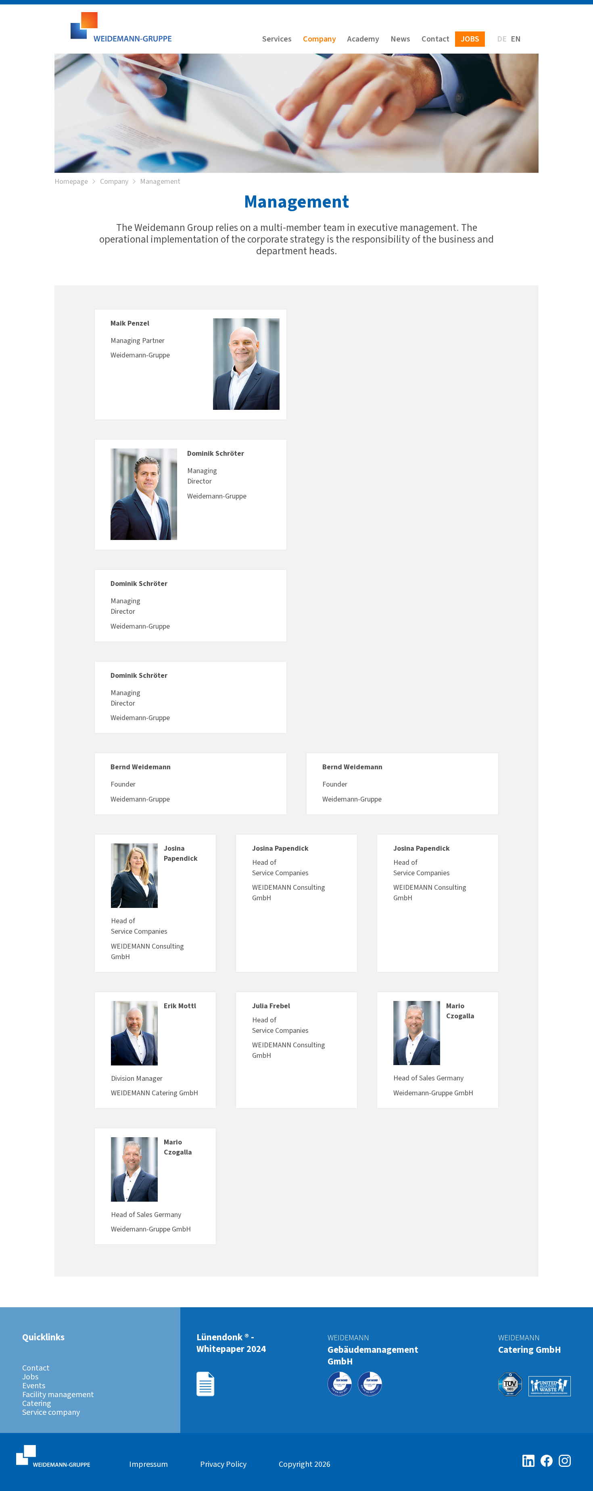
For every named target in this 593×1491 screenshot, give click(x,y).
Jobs (470, 39)
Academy (363, 39)
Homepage (71, 182)
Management (160, 182)
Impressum (148, 1464)
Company (319, 39)
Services (277, 39)
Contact (435, 39)
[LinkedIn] (531, 1461)
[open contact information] (578, 700)
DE (502, 39)
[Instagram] (565, 1461)
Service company (51, 1412)
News (400, 39)
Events (33, 1385)
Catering (36, 1403)
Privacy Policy (223, 1464)
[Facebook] (550, 1461)
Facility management (58, 1394)
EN (516, 39)
